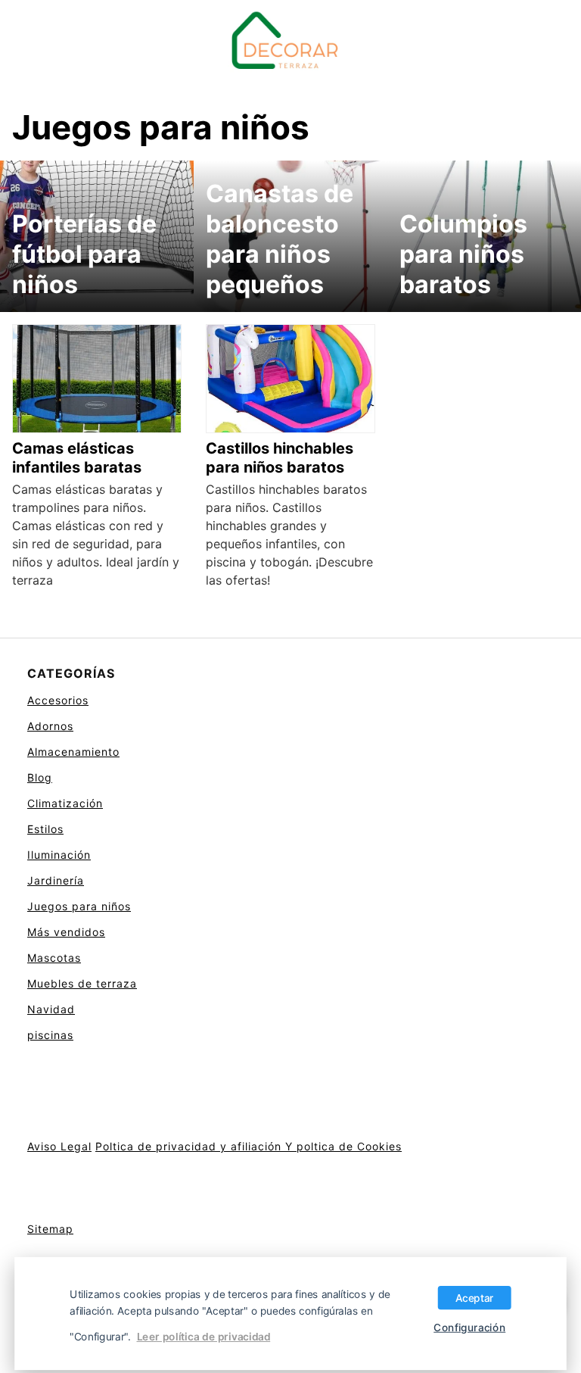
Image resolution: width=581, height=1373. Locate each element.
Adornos (50, 725)
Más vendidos (66, 931)
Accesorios (58, 700)
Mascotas (54, 957)
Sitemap (50, 1228)
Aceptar (474, 1297)
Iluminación (59, 854)
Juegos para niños (79, 906)
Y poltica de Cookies (343, 1146)
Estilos (45, 828)
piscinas (50, 1034)
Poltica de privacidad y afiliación (190, 1146)
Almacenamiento (73, 751)
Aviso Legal (59, 1146)
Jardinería (55, 880)
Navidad (51, 1009)
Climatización (65, 803)
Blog (39, 777)
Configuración (469, 1327)
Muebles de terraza (82, 983)
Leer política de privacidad (204, 1337)
